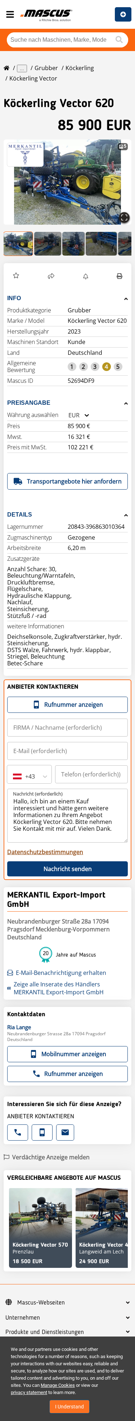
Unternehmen (22, 1318)
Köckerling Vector (33, 78)
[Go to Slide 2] (48, 244)
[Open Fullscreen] (124, 217)
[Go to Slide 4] (101, 244)
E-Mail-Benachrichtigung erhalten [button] (61, 973)
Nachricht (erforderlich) (38, 793)
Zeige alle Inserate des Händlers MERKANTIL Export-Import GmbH (59, 988)
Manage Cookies (58, 1385)
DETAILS (19, 515)
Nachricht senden (68, 869)
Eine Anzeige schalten (123, 14)
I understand (69, 1406)
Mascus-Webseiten (41, 1302)
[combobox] (68, 415)
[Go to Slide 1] (18, 244)
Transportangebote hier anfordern (74, 481)
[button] (67, 182)
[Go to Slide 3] (73, 244)
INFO (14, 298)
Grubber (46, 68)
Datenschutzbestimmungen (45, 852)
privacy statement (29, 1392)
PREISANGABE (28, 403)
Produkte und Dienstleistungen (44, 1332)
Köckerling (80, 68)
